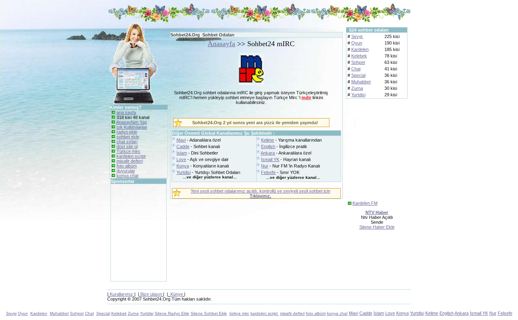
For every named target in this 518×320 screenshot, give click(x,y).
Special (358, 75)
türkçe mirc (239, 313)
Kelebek (359, 55)
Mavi (181, 140)
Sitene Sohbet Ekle (209, 313)
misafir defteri (130, 161)
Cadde (182, 146)
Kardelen (360, 49)
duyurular (126, 170)
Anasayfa (221, 44)
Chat (356, 68)
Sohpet (358, 62)
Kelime (267, 140)
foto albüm (127, 165)
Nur (264, 165)
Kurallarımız (121, 294)
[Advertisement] (135, 232)
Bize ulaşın (151, 294)
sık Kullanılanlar (132, 127)
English (268, 146)
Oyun (356, 42)
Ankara (268, 152)
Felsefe (268, 172)
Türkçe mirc (128, 151)
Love (181, 159)
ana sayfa (126, 112)
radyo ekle (127, 131)
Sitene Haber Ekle (377, 227)
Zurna (357, 88)
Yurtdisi (183, 172)
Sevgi (357, 36)
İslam (181, 152)
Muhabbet (361, 81)
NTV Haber (376, 212)
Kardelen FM (365, 203)
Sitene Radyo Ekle (172, 313)
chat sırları (127, 141)
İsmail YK (270, 159)
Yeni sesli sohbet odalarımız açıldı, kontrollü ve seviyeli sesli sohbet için (260, 193)
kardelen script (131, 156)
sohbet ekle (128, 136)
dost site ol (127, 146)
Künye (176, 294)
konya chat (127, 175)
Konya (182, 165)
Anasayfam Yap (131, 122)
